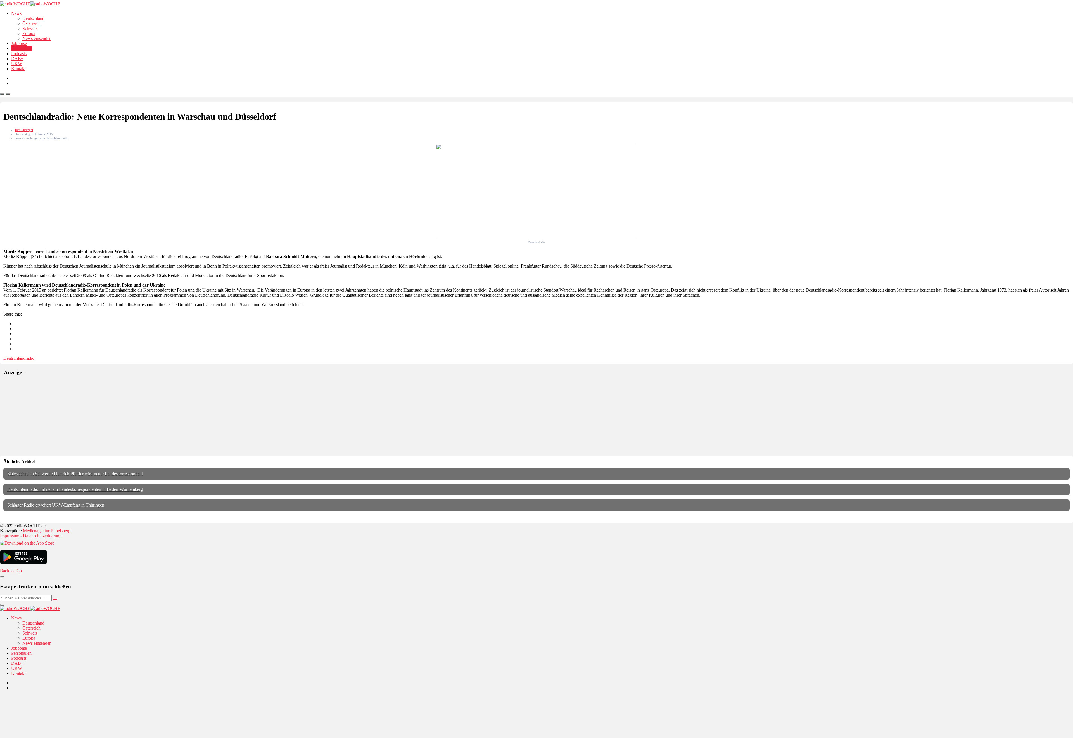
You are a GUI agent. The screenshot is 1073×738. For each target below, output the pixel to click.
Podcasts (19, 53)
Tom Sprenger (24, 130)
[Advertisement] (42, 416)
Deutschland (33, 18)
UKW (16, 63)
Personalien (21, 48)
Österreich (31, 23)
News (16, 13)
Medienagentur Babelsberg (46, 530)
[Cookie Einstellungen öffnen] (42, 735)
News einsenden (36, 38)
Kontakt (18, 68)
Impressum (9, 535)
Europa (28, 33)
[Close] (2, 577)
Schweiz (29, 28)
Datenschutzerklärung (42, 535)
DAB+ (17, 58)
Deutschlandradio (18, 358)
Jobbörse (19, 43)
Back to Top (11, 570)
